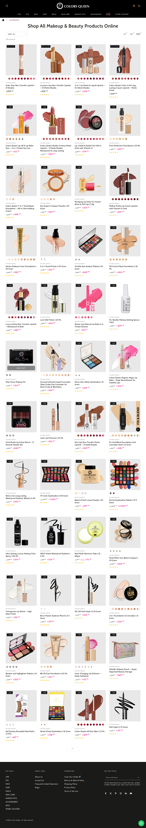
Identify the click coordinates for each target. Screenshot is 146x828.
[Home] (3, 20)
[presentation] (35, 78)
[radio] (9, 78)
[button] (7, 5)
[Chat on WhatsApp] (141, 823)
